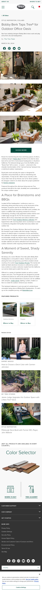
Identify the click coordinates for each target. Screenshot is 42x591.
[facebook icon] (4, 48)
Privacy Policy (6, 528)
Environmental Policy (8, 545)
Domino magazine (9, 183)
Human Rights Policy (8, 538)
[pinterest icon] (9, 48)
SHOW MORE (21, 150)
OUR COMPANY (7, 512)
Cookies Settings (21, 587)
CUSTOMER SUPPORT (9, 506)
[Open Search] (32, 7)
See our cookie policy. (32, 579)
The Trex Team (9, 39)
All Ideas (6, 15)
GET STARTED (6, 518)
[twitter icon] (14, 48)
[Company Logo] (21, 7)
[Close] (39, 574)
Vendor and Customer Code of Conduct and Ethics (17, 542)
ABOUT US (5, 2)
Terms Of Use (6, 548)
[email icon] (19, 48)
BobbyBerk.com (28, 290)
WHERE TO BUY (35, 2)
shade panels (15, 281)
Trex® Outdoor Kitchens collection (23, 220)
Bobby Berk (17, 159)
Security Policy (6, 535)
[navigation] (21, 5)
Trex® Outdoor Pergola (22, 263)
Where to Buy (8, 323)
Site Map (4, 552)
